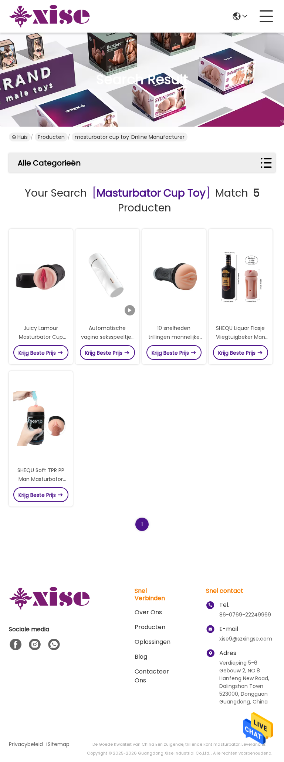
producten (150, 627)
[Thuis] (49, 607)
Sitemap (59, 744)
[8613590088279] (54, 644)
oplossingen (152, 642)
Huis (22, 137)
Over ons (148, 612)
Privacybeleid (26, 744)
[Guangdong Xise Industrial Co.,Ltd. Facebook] (15, 644)
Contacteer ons (152, 676)
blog (141, 656)
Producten (51, 137)
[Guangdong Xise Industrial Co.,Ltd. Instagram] (34, 644)
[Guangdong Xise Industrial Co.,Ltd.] (49, 16)
